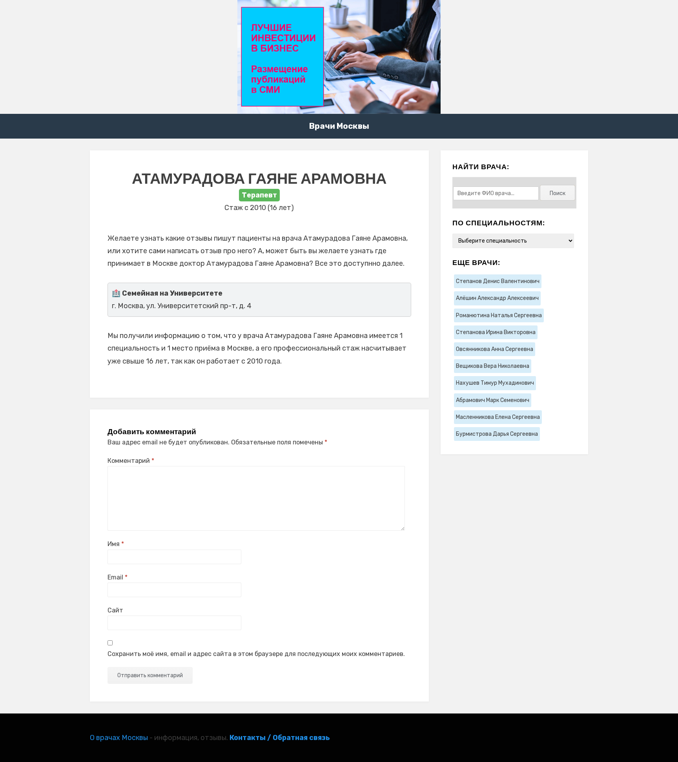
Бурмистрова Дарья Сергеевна (497, 434)
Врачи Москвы (339, 126)
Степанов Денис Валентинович (497, 281)
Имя (116, 544)
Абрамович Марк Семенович (492, 400)
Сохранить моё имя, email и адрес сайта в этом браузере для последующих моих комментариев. (256, 654)
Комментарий (131, 460)
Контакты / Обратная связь (280, 737)
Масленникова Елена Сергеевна (498, 417)
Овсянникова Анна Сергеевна (494, 349)
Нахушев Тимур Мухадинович (495, 383)
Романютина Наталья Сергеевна (499, 315)
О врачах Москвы (119, 737)
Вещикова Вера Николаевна (492, 366)
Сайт (115, 610)
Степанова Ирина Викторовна (496, 332)
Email (118, 577)
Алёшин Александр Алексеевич (497, 298)
